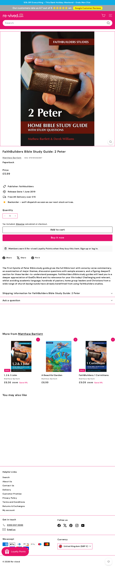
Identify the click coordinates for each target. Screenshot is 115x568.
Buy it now (57, 237)
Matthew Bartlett (12, 157)
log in (95, 248)
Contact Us (8, 485)
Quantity (8, 210)
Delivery (7, 489)
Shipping (20, 224)
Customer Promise (12, 494)
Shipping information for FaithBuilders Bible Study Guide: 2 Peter (41, 293)
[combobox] (57, 23)
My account (9, 510)
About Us (7, 481)
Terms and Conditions (14, 502)
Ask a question (11, 300)
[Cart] (103, 15)
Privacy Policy (10, 498)
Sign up (84, 248)
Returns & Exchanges (14, 506)
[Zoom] (110, 142)
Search (6, 477)
